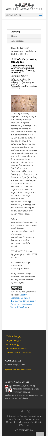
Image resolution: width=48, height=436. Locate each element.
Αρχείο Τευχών (13, 340)
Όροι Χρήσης (12, 344)
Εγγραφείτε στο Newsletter (18, 369)
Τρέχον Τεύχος (13, 336)
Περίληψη (15, 32)
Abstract (15, 36)
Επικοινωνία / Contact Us (18, 352)
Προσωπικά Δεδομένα (16, 348)
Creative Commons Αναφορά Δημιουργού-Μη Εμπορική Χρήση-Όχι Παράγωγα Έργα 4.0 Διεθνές (23, 301)
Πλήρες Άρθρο (17, 41)
